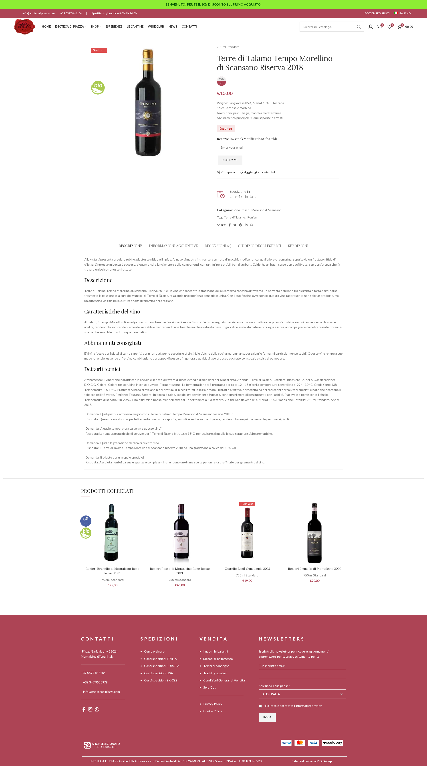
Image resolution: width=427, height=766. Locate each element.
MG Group (324, 761)
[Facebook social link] (229, 225)
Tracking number (215, 673)
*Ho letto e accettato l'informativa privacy (293, 705)
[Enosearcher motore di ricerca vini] (102, 745)
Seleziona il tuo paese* (274, 686)
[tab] (130, 243)
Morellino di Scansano (267, 210)
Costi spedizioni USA (158, 673)
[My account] (370, 26)
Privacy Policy (212, 704)
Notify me (230, 160)
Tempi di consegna (216, 666)
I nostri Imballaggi (215, 651)
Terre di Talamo (234, 217)
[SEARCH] (359, 27)
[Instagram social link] (90, 709)
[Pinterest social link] (241, 225)
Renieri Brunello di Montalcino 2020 (314, 569)
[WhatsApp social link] (251, 225)
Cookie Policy (212, 711)
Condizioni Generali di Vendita (224, 680)
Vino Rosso (241, 210)
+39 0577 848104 (71, 13)
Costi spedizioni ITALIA (160, 659)
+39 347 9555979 (95, 682)
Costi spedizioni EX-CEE (160, 680)
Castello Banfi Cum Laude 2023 (247, 569)
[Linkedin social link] (246, 225)
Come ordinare (154, 651)
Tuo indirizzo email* (272, 666)
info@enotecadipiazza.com (38, 13)
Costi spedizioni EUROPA (161, 666)
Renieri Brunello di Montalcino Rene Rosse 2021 (112, 571)
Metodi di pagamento (218, 659)
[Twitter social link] (235, 225)
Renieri (252, 217)
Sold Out (209, 687)
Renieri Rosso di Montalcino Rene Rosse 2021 (180, 571)
